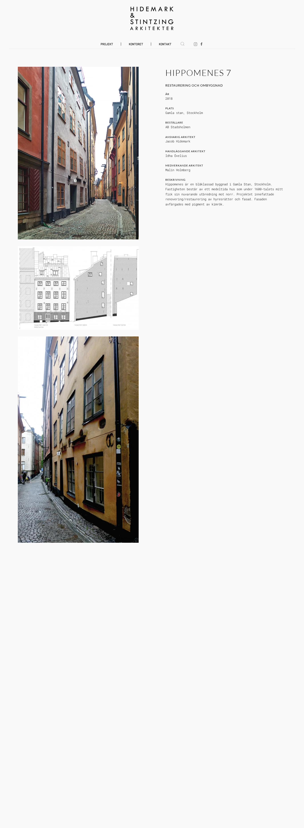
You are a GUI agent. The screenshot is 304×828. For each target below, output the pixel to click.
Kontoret (136, 44)
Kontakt (165, 44)
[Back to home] (152, 18)
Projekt (107, 44)
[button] (182, 44)
